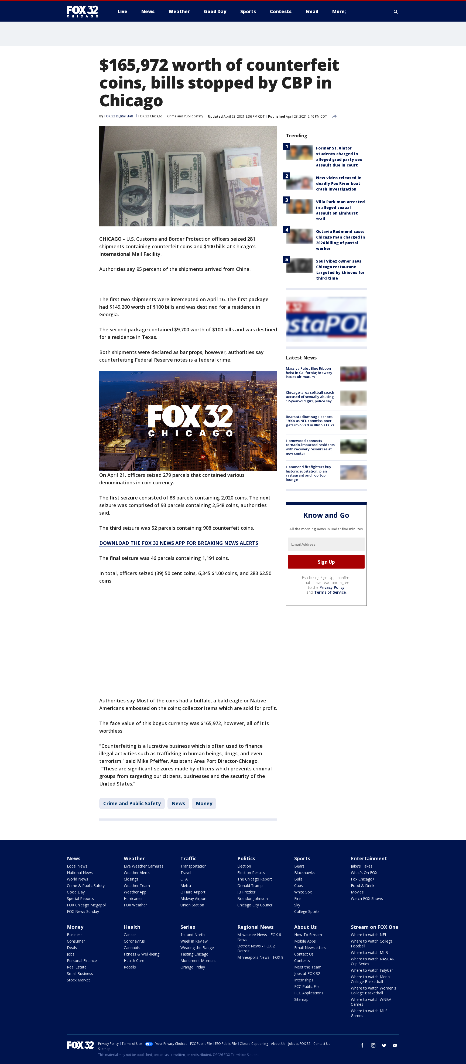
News (178, 803)
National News (80, 872)
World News (77, 879)
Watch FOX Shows (367, 898)
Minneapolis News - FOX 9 (260, 957)
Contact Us (304, 954)
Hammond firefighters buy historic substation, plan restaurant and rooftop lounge (308, 473)
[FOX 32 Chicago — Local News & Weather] (84, 11)
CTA (184, 879)
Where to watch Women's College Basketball (373, 990)
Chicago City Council (255, 904)
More (338, 11)
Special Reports (80, 898)
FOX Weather (135, 904)
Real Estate (77, 967)
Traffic (188, 858)
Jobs (70, 954)
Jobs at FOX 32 (307, 973)
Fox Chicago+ (363, 879)
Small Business (80, 973)
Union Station (192, 904)
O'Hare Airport (192, 892)
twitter (384, 1045)
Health (132, 927)
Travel (185, 872)
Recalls (130, 967)
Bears (299, 866)
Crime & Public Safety (86, 885)
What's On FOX (364, 872)
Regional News (255, 927)
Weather (134, 858)
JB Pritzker (246, 892)
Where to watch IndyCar (372, 970)
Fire (297, 898)
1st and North (192, 934)
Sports (302, 858)
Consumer (76, 941)
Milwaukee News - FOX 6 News (259, 937)
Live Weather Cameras (143, 866)
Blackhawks (304, 872)
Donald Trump (250, 885)
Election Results (251, 872)
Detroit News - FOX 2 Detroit (256, 948)
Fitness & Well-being (141, 954)
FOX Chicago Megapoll (87, 904)
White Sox (303, 892)
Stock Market (78, 980)
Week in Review (194, 941)
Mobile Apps (305, 941)
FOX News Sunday (83, 911)
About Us (305, 927)
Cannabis (132, 947)
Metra (185, 885)
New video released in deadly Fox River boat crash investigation (339, 183)
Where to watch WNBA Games (371, 1002)
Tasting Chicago (194, 954)
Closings (131, 879)
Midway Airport (193, 898)
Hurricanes (133, 898)
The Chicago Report (254, 879)
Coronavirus (134, 941)
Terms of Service (330, 592)
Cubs (298, 885)
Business (75, 934)
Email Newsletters (310, 947)
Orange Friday (192, 967)
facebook (362, 1045)
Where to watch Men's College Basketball (370, 979)
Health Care (134, 960)
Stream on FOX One (374, 927)
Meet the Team (307, 967)
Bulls (298, 879)
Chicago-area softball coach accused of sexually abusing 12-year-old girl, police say (310, 396)
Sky (297, 904)
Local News (77, 866)
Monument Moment (198, 960)
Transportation (193, 866)
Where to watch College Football (372, 944)
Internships (303, 980)
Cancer (130, 934)
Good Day (76, 892)
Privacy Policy (332, 587)
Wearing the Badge (197, 947)
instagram (373, 1045)
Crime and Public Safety (185, 116)
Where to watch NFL (369, 934)
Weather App (135, 892)
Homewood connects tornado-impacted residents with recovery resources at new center (310, 447)
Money (204, 803)
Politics (246, 858)
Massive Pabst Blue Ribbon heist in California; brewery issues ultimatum (309, 372)
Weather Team (137, 885)
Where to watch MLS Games (369, 1013)
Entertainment (369, 858)
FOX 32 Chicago (150, 116)
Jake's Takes (361, 866)
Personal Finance (82, 960)
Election (244, 866)
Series (187, 927)
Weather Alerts (137, 872)
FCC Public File (307, 986)
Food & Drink (362, 885)
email (394, 1045)
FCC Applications (308, 992)
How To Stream (308, 934)
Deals (72, 947)
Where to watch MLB (369, 952)
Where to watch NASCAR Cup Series (373, 961)
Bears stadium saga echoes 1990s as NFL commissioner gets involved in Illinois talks (310, 420)
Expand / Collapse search (396, 12)
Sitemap (301, 999)
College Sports (307, 911)
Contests (302, 960)
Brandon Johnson (252, 898)
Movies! (357, 892)
